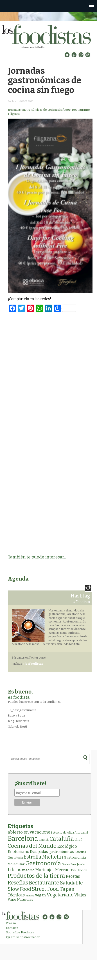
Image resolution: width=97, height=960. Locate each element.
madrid (28, 870)
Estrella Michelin (43, 857)
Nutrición (80, 870)
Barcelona (23, 839)
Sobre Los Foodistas (20, 932)
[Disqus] (50, 374)
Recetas (73, 876)
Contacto (12, 928)
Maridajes (44, 869)
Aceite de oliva (63, 832)
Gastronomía (43, 863)
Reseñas (18, 883)
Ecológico (67, 846)
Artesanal (81, 832)
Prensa (11, 923)
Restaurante (44, 882)
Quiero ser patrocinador (23, 937)
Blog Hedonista (18, 721)
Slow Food (19, 889)
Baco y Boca (16, 715)
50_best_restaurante (22, 710)
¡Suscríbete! (30, 783)
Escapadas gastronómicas (52, 852)
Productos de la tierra (36, 875)
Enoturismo (18, 851)
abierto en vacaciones (30, 832)
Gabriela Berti (17, 726)
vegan (40, 895)
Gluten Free (69, 864)
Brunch (44, 839)
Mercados (64, 869)
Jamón (81, 864)
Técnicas (16, 895)
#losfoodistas (33, 663)
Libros (14, 869)
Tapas (67, 889)
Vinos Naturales (20, 900)
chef (78, 840)
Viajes (80, 895)
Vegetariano (60, 895)
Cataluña (61, 838)
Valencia (29, 895)
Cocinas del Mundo (32, 846)
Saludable (71, 883)
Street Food (45, 889)
